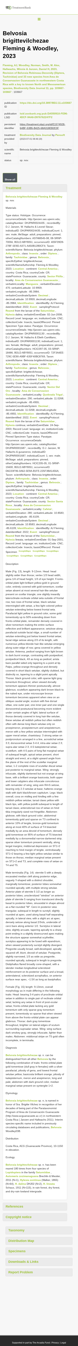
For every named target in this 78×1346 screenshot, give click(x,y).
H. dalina (20, 1183)
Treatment (13, 188)
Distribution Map (21, 1241)
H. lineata (49, 1183)
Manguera (32, 283)
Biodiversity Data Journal (35, 135)
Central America (48, 268)
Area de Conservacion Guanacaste (37, 280)
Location (19, 268)
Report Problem (20, 1272)
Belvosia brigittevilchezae (22, 1055)
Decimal (43, 295)
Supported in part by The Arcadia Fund (31, 1342)
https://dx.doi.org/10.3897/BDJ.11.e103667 (46, 102)
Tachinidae (21, 257)
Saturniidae (47, 310)
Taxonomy (16, 1230)
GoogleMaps (25, 551)
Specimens (17, 1251)
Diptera (53, 253)
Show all (10, 179)
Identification (26, 303)
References (14, 1206)
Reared (10, 310)
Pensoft (60, 135)
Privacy (55, 1342)
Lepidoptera (13, 1172)
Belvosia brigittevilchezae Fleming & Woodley (34, 196)
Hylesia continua (30, 1179)
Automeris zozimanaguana (22, 1176)
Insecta (34, 253)
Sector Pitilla (55, 276)
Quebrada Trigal (53, 394)
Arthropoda (13, 253)
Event (34, 306)
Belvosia (44, 257)
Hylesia (10, 314)
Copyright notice (19, 1217)
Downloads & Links (23, 1262)
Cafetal (47, 509)
